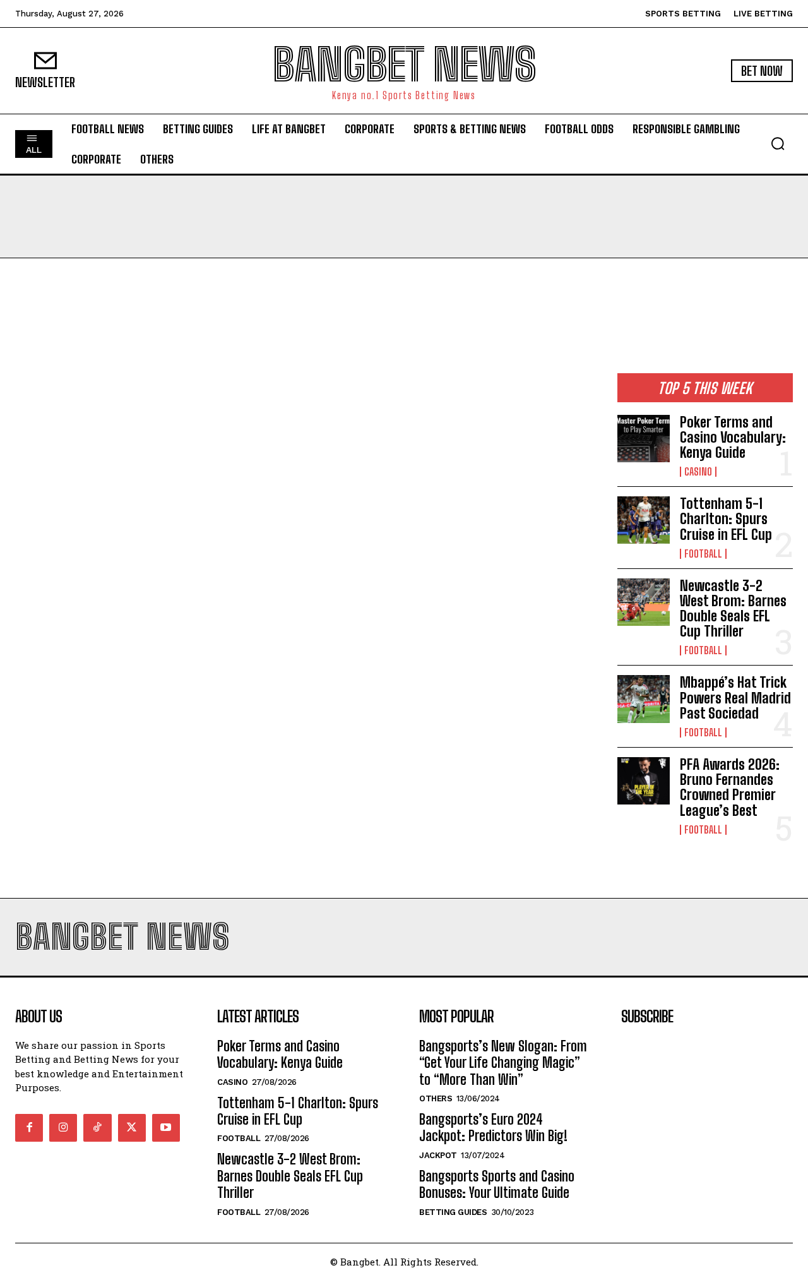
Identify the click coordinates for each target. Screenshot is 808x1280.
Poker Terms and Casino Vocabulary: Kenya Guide (733, 437)
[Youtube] (166, 1128)
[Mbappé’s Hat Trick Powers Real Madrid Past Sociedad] (643, 698)
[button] (778, 143)
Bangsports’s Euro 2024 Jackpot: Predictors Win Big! (493, 1127)
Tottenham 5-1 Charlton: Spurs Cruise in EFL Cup (726, 518)
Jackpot (438, 1155)
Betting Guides (453, 1212)
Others (435, 1098)
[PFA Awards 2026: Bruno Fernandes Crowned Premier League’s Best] (643, 780)
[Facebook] (29, 1128)
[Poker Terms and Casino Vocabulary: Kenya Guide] (643, 438)
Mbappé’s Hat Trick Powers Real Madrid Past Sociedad (735, 697)
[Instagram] (63, 1128)
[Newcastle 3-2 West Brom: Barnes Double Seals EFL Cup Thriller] (643, 602)
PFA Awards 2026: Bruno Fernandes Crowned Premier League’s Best (730, 787)
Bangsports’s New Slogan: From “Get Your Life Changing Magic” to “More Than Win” (503, 1063)
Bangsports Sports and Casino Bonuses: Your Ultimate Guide (496, 1184)
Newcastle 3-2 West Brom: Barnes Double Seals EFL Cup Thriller (733, 608)
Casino (698, 472)
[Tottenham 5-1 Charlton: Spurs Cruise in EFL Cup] (643, 520)
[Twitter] (132, 1128)
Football (703, 554)
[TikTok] (97, 1128)
